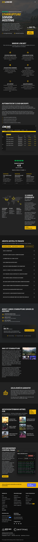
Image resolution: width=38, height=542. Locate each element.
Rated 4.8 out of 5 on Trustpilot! (15, 11)
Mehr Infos (5, 476)
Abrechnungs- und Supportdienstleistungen (7, 519)
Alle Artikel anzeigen (32, 412)
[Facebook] (14, 523)
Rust (3, 495)
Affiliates (15, 499)
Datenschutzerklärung (18, 518)
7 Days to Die (4, 505)
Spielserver (16, 495)
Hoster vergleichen (17, 505)
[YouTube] (20, 523)
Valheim (3, 502)
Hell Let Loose (4, 506)
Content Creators (17, 500)
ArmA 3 (3, 503)
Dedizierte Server (17, 497)
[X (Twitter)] (16, 523)
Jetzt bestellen (30, 33)
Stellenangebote (29, 503)
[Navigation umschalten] (35, 2)
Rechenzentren (29, 499)
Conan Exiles (4, 497)
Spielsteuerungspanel (6, 515)
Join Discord (31, 485)
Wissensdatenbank (17, 502)
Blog (26, 497)
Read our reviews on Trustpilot (18, 170)
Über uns (27, 495)
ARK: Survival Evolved (6, 499)
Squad (3, 508)
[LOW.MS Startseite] (7, 2)
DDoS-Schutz (28, 500)
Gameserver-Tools (17, 503)
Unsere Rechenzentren (28, 228)
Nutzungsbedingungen (18, 517)
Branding (27, 502)
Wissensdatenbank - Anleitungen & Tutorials (13, 246)
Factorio (3, 500)
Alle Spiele (4, 510)
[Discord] (18, 523)
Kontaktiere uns (29, 246)
